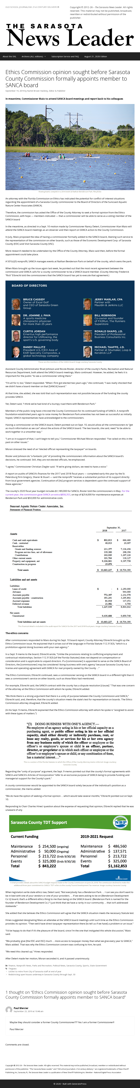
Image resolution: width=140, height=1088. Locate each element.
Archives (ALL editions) (32, 56)
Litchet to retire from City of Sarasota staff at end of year (34, 971)
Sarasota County (74, 965)
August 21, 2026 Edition (95, 56)
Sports (86, 965)
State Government (98, 965)
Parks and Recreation (42, 965)
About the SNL (9, 56)
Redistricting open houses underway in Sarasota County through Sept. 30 (41, 974)
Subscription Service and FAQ (65, 56)
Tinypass (12, 968)
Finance (11, 965)
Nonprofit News (23, 965)
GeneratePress (79, 1083)
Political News (59, 965)
